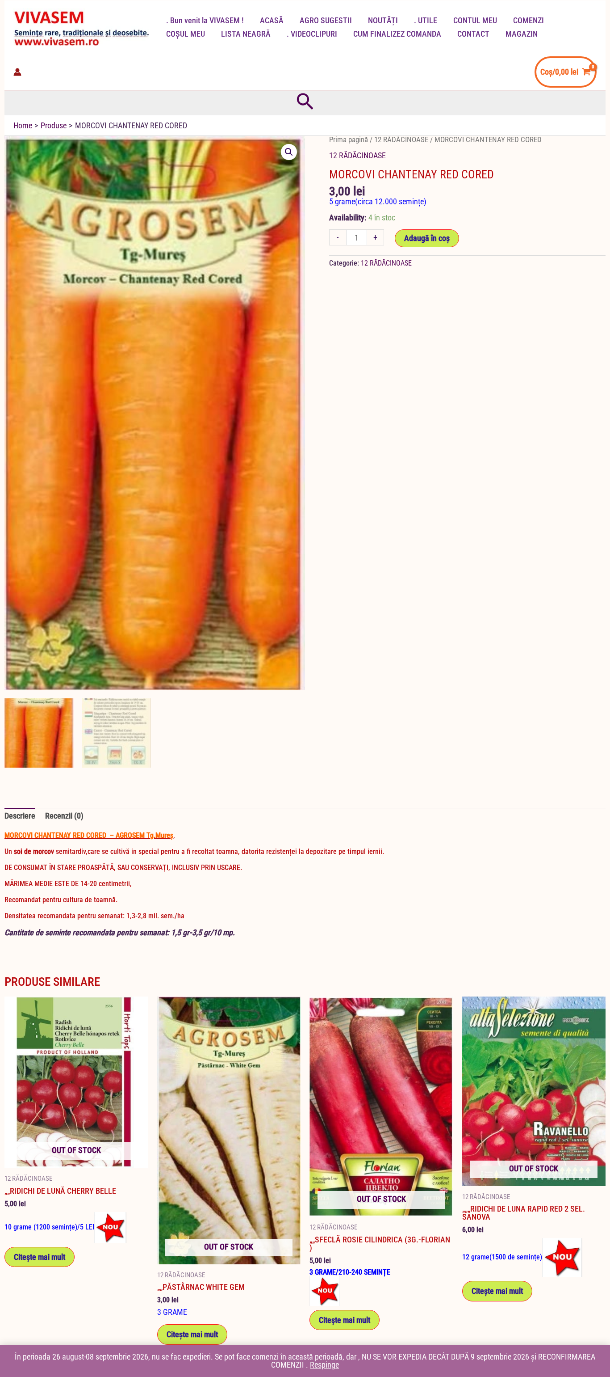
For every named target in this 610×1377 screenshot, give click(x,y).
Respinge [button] (324, 1364)
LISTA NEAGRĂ (246, 33)
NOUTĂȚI (383, 20)
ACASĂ (272, 20)
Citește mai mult (39, 1257)
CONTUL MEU (475, 20)
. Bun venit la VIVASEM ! (205, 20)
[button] (305, 102)
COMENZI (528, 20)
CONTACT (473, 33)
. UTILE (425, 20)
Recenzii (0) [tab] (64, 815)
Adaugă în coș (427, 238)
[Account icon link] (17, 72)
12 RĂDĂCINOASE (401, 139)
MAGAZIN (522, 33)
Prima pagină (348, 139)
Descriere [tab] (19, 815)
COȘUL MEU (185, 33)
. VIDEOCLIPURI (312, 33)
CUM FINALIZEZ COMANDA (397, 33)
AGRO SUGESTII (326, 20)
